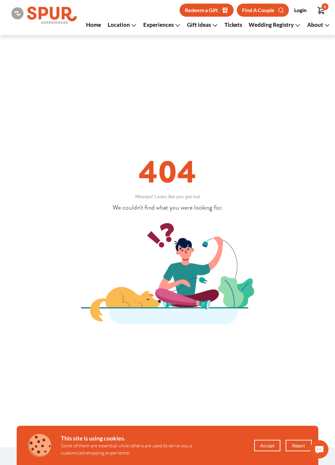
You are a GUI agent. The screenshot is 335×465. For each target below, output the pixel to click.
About (315, 24)
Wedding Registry (272, 24)
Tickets (233, 24)
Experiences (159, 24)
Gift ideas (199, 24)
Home (93, 24)
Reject (298, 445)
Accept (267, 445)
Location (119, 24)
